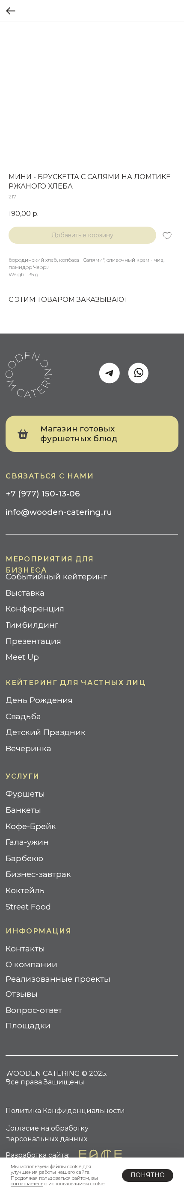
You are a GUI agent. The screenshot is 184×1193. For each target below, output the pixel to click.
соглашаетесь (27, 1184)
